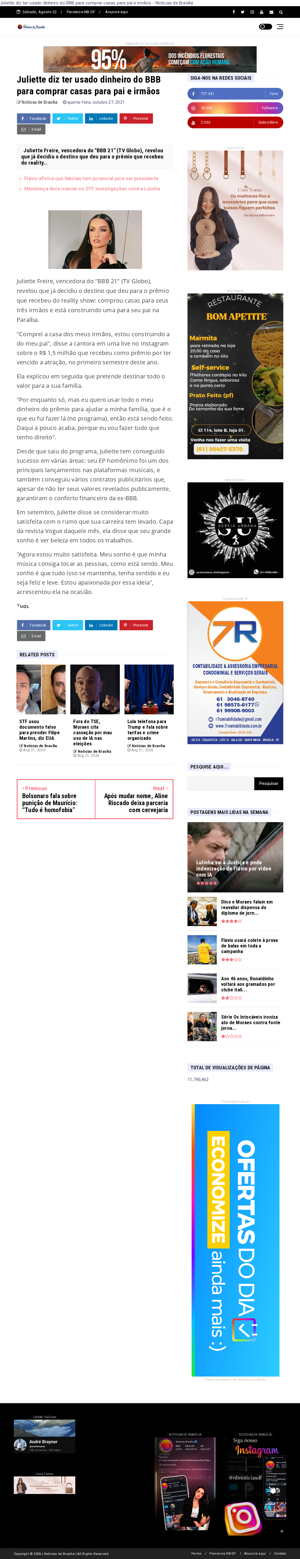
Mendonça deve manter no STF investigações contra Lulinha (92, 189)
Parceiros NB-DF (81, 12)
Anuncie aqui (116, 12)
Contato (280, 1553)
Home (196, 1553)
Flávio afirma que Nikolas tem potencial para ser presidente (91, 178)
